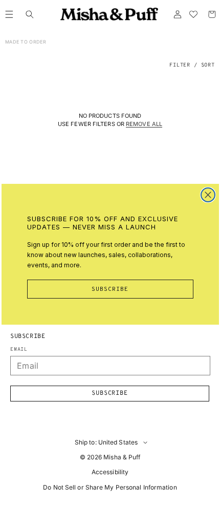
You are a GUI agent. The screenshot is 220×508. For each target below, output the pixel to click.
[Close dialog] (208, 195)
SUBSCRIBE (110, 289)
